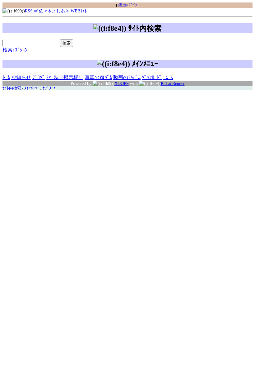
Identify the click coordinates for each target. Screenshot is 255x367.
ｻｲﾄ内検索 (11, 88)
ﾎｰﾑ (6, 77)
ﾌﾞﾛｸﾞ (38, 77)
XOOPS (121, 83)
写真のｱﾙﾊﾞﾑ (98, 77)
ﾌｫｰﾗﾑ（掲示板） (64, 77)
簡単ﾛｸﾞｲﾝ (127, 5)
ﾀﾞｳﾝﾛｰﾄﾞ (152, 77)
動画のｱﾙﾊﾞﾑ (127, 77)
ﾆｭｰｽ (168, 77)
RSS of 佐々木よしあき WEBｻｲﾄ (56, 10)
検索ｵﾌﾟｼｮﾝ (14, 50)
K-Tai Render (173, 83)
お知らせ (21, 77)
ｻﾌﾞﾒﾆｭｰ (50, 88)
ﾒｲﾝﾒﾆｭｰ (31, 88)
